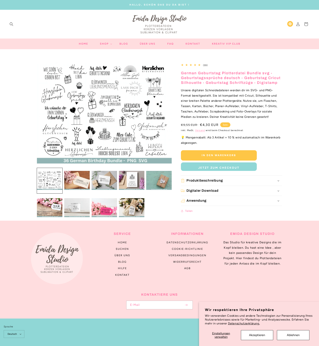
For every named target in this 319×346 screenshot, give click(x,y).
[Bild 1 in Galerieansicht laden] (49, 180)
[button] (11, 24)
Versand (200, 130)
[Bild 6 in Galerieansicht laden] (49, 208)
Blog (122, 261)
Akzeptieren (257, 335)
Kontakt (122, 275)
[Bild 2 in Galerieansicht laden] (77, 180)
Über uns (122, 255)
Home (122, 242)
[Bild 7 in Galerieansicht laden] (77, 208)
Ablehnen (293, 335)
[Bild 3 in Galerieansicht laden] (104, 180)
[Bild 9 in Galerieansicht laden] (131, 208)
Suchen (122, 249)
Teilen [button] (189, 211)
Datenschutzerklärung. (244, 323)
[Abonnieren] (186, 305)
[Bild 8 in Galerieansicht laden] (104, 208)
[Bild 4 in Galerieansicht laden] (131, 180)
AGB (187, 268)
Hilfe (122, 268)
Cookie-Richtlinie (187, 249)
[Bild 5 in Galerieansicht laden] (159, 180)
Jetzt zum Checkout (218, 167)
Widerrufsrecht (187, 261)
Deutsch (12, 334)
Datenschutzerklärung (187, 242)
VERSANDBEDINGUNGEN (187, 255)
